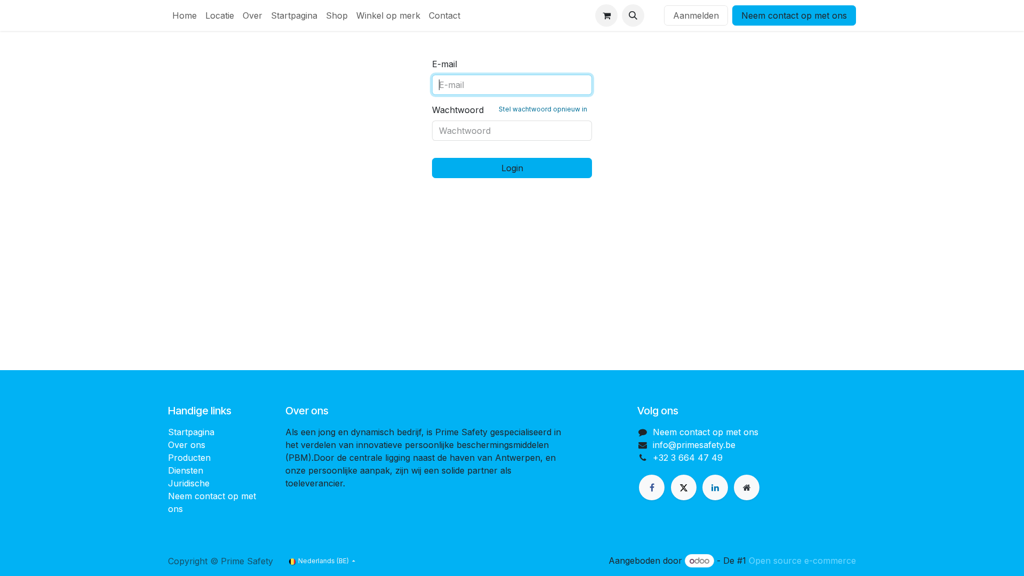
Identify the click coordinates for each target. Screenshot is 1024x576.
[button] (633, 15)
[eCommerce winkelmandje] (606, 15)
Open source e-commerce (802, 560)
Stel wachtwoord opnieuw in (543, 109)
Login (512, 168)
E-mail (444, 64)
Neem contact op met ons (794, 15)
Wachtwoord (509, 110)
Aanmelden (696, 15)
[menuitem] (184, 15)
